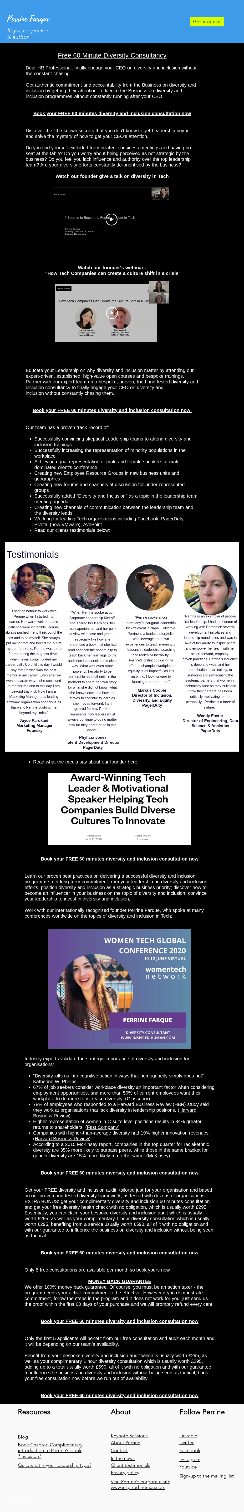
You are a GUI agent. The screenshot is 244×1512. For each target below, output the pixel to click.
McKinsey (158, 1155)
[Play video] (111, 219)
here (132, 761)
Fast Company (102, 1127)
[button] (112, 113)
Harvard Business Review (62, 1138)
